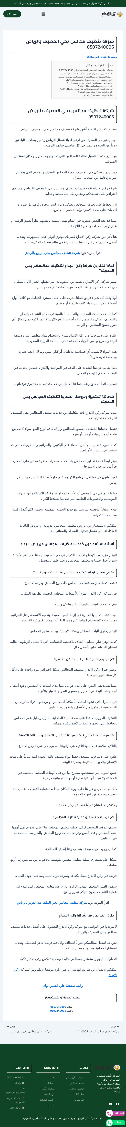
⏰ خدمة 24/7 (17, 1107)
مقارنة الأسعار (47, 1088)
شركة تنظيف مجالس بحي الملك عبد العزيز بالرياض (52, 902)
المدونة (50, 1105)
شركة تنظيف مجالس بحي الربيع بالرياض (52, 252)
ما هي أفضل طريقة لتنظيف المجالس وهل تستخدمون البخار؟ (89, 83)
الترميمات (79, 1099)
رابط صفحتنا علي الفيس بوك (63, 985)
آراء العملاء (49, 1094)
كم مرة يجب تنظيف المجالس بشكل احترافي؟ (95, 86)
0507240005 (56, 3)
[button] (43, 13)
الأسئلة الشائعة (47, 1099)
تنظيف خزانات (77, 1088)
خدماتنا (51, 1077)
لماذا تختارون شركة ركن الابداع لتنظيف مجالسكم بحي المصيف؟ (86, 73)
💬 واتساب (19, 1083)
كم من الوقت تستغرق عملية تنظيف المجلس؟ (95, 92)
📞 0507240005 (16, 1077)
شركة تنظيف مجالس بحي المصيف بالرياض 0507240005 (85, 70)
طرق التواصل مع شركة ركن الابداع (98, 95)
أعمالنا (51, 1083)
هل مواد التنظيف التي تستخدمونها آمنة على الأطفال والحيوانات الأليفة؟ (86, 89)
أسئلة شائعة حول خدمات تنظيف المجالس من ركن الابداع (89, 80)
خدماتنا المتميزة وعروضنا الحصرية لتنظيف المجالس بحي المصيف (85, 77)
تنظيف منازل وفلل (75, 1077)
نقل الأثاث (79, 1094)
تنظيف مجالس (77, 1083)
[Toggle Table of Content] (109, 65)
